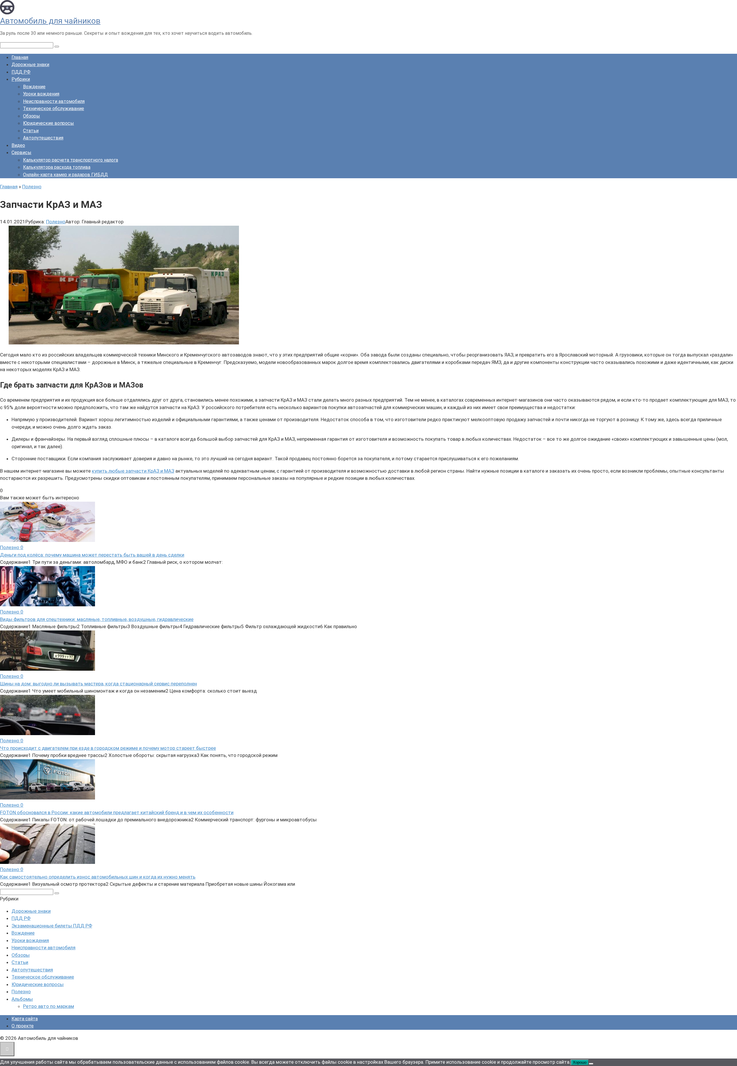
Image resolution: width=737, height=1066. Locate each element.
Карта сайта (25, 1018)
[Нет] (591, 1064)
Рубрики (21, 79)
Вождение (34, 86)
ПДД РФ (21, 72)
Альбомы (22, 999)
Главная (20, 57)
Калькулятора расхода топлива (56, 167)
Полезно (55, 222)
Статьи (31, 130)
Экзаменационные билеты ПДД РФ (52, 926)
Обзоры (31, 116)
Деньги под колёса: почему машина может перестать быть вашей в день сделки (92, 555)
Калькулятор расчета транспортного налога (70, 160)
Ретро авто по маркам (48, 1006)
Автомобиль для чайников (50, 21)
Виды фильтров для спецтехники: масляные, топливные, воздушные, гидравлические (96, 619)
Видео (18, 145)
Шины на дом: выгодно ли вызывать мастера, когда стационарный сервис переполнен (98, 684)
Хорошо (579, 1062)
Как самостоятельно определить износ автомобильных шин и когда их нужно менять (97, 877)
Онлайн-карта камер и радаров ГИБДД (65, 174)
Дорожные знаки (30, 64)
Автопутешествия (43, 138)
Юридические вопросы (48, 123)
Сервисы (21, 152)
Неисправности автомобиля (54, 101)
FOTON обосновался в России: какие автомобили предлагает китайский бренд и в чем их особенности (116, 812)
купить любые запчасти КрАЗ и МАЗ (133, 471)
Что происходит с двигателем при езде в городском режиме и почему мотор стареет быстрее (108, 748)
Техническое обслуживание (53, 108)
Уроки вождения (41, 94)
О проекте (23, 1026)
